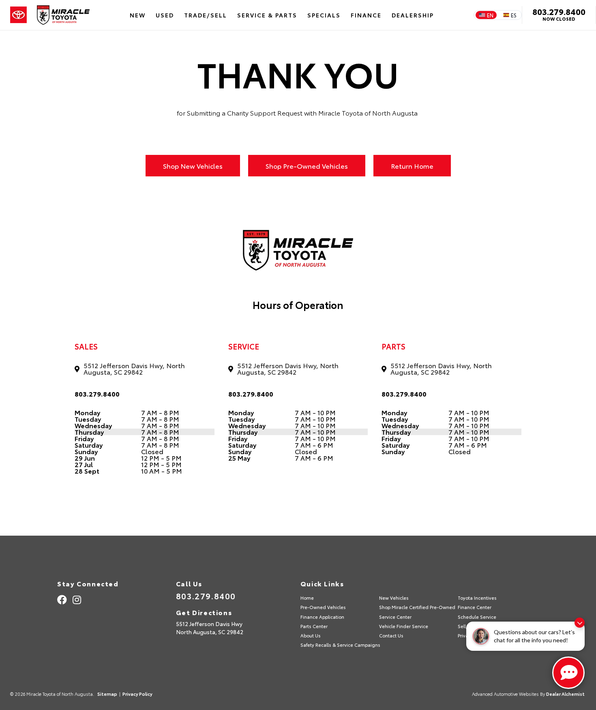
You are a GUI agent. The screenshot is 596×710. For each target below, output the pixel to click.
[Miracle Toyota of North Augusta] (63, 15)
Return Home (412, 165)
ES (514, 15)
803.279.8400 (558, 11)
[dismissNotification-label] (580, 623)
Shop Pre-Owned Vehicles (307, 165)
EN (490, 15)
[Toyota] (18, 15)
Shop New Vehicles (193, 165)
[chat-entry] (568, 672)
